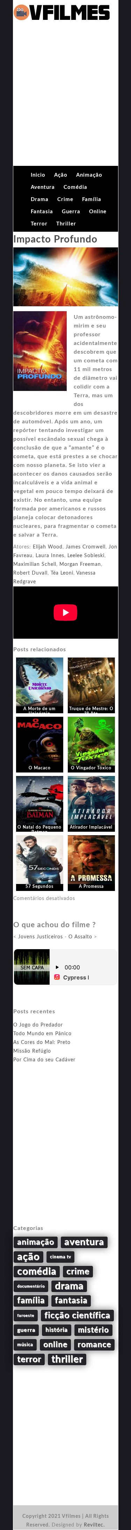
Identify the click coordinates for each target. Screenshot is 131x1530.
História (56, 1330)
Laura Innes (50, 555)
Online (98, 211)
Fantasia (42, 211)
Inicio (38, 175)
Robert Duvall (30, 573)
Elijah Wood (48, 547)
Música (25, 1344)
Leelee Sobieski (85, 555)
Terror (39, 223)
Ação (60, 175)
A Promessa (91, 886)
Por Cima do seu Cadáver (44, 1060)
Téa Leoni (62, 573)
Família (91, 199)
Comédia (75, 187)
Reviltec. (94, 1525)
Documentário (31, 1286)
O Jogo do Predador (38, 1025)
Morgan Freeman (80, 564)
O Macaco (40, 768)
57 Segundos (39, 886)
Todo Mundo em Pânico (42, 1033)
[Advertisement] (65, 97)
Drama (40, 199)
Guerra (71, 211)
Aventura (43, 187)
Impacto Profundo (55, 239)
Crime (65, 199)
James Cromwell (85, 547)
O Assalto (80, 937)
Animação (89, 175)
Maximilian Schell (34, 564)
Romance (94, 1344)
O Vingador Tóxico (91, 768)
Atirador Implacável (91, 827)
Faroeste (25, 1315)
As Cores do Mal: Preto (42, 1042)
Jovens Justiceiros (40, 937)
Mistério (93, 1330)
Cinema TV (60, 1257)
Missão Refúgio (32, 1051)
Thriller (66, 223)
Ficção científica (77, 1315)
